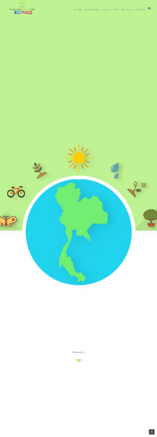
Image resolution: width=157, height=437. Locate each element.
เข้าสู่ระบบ (140, 9)
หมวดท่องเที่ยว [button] (92, 9)
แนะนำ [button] (106, 9)
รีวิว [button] (116, 9)
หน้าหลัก (77, 9)
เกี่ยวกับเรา (126, 9)
